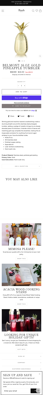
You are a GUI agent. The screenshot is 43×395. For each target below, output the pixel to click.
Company (21, 362)
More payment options (21, 102)
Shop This (21, 304)
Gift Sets (21, 349)
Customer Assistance (21, 369)
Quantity (21, 81)
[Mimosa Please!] (21, 234)
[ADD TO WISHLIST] (4, 186)
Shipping (14, 74)
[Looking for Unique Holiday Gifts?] (21, 320)
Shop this (21, 258)
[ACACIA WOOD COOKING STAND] (21, 275)
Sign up (21, 356)
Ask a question (21, 166)
